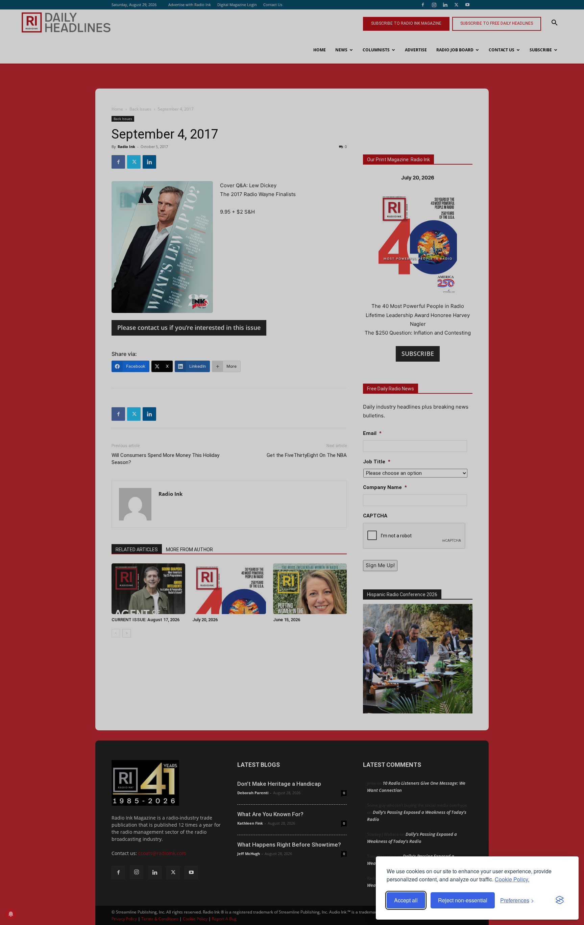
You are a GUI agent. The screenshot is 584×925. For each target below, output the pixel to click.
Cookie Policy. (512, 879)
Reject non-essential (462, 900)
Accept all (406, 900)
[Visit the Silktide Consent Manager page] (560, 900)
